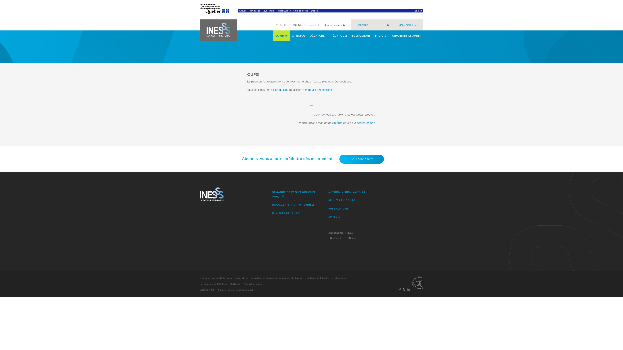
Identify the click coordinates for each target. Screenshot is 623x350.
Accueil (242, 11)
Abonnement (364, 159)
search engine (366, 123)
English (418, 11)
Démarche (317, 36)
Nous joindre (268, 11)
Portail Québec (284, 11)
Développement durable (317, 278)
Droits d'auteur (339, 278)
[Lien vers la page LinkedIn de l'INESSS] (285, 24)
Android (337, 238)
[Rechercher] (388, 24)
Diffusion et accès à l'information (216, 278)
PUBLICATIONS (338, 208)
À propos (298, 36)
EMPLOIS (334, 217)
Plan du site (254, 11)
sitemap (337, 123)
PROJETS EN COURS (341, 200)
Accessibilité (241, 278)
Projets (380, 36)
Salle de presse (300, 11)
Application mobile (253, 284)
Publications (361, 36)
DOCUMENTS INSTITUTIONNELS (293, 205)
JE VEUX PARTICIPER (286, 213)
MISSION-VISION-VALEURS (346, 192)
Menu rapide (406, 25)
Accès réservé (333, 24)
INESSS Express (303, 24)
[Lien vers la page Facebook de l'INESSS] (277, 24)
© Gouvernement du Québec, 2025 (236, 290)
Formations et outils (406, 36)
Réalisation (235, 284)
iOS (354, 238)
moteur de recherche (318, 90)
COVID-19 (281, 36)
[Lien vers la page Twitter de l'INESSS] (281, 24)
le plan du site (279, 90)
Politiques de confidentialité (213, 284)
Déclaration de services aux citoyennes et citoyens (276, 278)
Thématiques (338, 36)
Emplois (314, 11)
